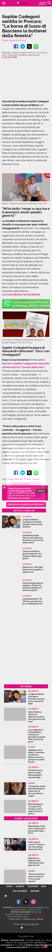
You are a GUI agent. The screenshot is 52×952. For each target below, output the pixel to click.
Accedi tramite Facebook (27, 495)
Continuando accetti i (26, 475)
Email (13, 469)
